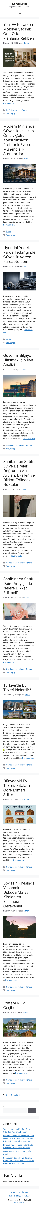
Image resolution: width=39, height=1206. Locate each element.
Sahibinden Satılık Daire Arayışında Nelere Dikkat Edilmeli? (19, 586)
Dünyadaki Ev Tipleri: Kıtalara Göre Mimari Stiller (16, 788)
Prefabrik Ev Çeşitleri (14, 1005)
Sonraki (15, 1095)
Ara (4, 1106)
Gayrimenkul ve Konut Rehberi (19, 445)
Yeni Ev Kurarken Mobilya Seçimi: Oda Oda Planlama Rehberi (18, 31)
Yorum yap (10, 113)
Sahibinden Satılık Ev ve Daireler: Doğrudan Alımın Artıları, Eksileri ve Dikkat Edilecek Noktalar (19, 473)
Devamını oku (9, 103)
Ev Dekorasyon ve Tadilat (17, 110)
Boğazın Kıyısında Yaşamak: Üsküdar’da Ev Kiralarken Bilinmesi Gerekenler (19, 894)
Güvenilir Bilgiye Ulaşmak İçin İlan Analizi (18, 360)
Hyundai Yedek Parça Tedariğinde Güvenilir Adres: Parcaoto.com (19, 254)
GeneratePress (19, 1202)
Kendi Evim (19, 3)
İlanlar (8, 232)
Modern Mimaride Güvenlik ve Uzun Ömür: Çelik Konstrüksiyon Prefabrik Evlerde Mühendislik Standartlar (19, 140)
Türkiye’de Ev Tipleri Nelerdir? (17, 687)
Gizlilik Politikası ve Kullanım (19, 1196)
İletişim (25, 1192)
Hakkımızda (15, 1192)
